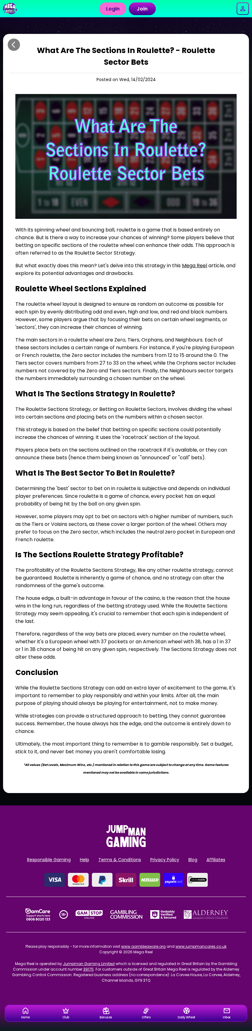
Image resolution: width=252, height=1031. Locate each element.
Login (113, 8)
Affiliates (216, 860)
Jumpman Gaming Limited (89, 963)
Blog (192, 860)
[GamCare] (38, 914)
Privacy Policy (164, 860)
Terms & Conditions (119, 860)
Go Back (14, 45)
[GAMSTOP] (89, 914)
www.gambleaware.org (143, 946)
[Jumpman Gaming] (126, 845)
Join (142, 8)
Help (84, 860)
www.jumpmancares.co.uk (200, 946)
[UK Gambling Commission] (126, 914)
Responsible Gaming (49, 860)
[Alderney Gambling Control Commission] (206, 914)
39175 (88, 969)
